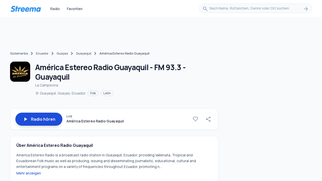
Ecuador (42, 53)
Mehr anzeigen (28, 173)
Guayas (62, 53)
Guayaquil (83, 53)
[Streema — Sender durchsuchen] (25, 8)
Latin (107, 93)
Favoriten (75, 8)
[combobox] (255, 9)
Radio (55, 8)
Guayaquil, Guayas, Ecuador (60, 93)
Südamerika (19, 53)
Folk (93, 93)
